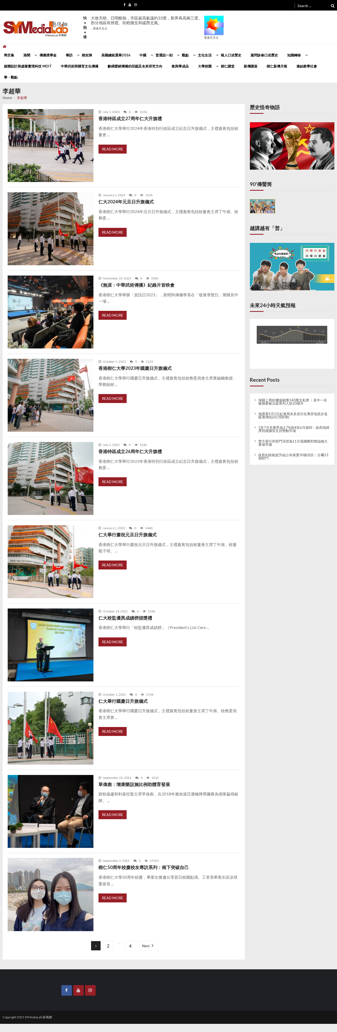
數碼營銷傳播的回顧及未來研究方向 (135, 66)
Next (145, 946)
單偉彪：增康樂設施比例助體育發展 (134, 784)
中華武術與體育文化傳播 (79, 66)
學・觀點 (11, 77)
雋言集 (9, 55)
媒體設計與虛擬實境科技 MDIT (28, 66)
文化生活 (205, 55)
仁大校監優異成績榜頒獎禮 (125, 618)
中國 (143, 55)
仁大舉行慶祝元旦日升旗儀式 (127, 534)
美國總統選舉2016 (115, 55)
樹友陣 (87, 55)
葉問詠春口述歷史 (264, 55)
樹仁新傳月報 (277, 66)
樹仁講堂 (228, 66)
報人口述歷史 (231, 55)
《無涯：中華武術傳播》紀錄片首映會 (136, 285)
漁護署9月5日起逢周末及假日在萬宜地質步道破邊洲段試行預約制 (293, 411)
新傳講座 (250, 66)
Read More (112, 149)
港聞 (26, 55)
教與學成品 (180, 66)
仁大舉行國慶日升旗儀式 (123, 701)
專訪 (69, 55)
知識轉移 (294, 55)
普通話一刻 (164, 55)
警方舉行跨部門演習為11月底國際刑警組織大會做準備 (293, 438)
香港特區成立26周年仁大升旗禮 (130, 451)
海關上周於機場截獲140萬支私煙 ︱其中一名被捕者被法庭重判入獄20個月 (292, 397)
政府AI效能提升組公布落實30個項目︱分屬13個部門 (293, 452)
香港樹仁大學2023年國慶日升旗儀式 (135, 368)
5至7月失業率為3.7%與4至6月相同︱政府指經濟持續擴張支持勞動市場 (293, 425)
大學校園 (205, 66)
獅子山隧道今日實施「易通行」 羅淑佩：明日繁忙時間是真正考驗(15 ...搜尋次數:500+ (146, 25)
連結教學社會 (306, 66)
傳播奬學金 (48, 55)
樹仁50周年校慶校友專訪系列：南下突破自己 (143, 867)
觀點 (185, 55)
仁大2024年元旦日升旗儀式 (126, 201)
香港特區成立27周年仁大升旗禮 (130, 118)
